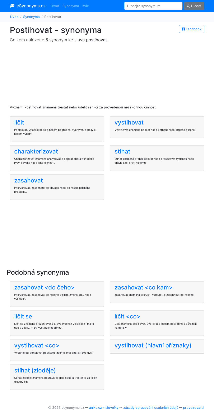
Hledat (195, 6)
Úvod (55, 6)
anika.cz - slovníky (103, 407)
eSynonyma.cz (30, 5)
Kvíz (85, 6)
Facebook (193, 29)
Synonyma (70, 6)
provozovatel (193, 407)
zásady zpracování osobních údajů (150, 407)
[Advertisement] (107, 75)
